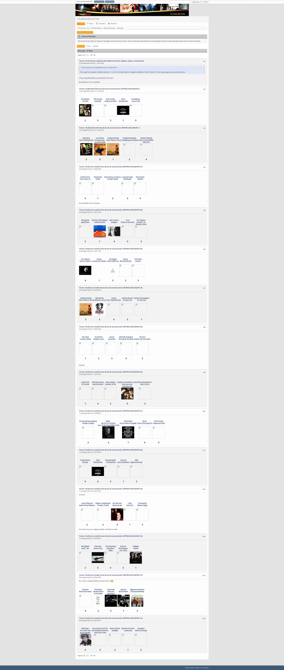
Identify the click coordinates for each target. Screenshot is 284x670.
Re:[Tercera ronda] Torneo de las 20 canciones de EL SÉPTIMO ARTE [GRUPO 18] (114, 536)
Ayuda (187, 668)
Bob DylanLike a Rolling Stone (86, 139)
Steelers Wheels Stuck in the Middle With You (146, 140)
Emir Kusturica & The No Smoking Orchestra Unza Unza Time (100, 630)
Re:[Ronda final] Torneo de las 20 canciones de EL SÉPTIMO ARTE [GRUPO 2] (113, 89)
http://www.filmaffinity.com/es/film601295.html (96, 78)
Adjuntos (95, 46)
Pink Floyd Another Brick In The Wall (98, 591)
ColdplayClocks (136, 547)
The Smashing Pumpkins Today (110, 548)
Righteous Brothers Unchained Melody (137, 590)
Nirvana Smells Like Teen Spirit (142, 338)
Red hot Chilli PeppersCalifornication (100, 221)
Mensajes (81, 46)
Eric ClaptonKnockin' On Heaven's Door (141, 222)
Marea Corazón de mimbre (99, 260)
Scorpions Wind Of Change (141, 629)
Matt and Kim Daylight (115, 629)
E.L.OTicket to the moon (128, 221)
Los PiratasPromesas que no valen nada (100, 140)
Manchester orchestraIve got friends (112, 178)
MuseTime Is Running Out (144, 422)
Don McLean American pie (117, 504)
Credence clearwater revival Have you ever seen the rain (127, 384)
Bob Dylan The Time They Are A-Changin (85, 630)
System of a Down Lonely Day (127, 629)
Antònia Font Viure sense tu (85, 178)
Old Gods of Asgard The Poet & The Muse (126, 338)
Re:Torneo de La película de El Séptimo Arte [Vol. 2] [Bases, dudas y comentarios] (115, 61)
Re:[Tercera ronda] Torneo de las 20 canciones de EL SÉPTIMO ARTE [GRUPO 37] (114, 167)
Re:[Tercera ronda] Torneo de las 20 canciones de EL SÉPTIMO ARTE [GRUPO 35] (114, 249)
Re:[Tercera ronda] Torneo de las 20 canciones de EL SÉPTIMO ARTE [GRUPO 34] (114, 288)
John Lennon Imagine (114, 221)
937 (91, 55)
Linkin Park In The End (85, 383)
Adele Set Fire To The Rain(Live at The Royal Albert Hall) (108, 423)
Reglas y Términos (196, 668)
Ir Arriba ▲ (205, 668)
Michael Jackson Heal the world (98, 383)
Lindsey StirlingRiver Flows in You (113, 139)
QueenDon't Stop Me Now (114, 299)
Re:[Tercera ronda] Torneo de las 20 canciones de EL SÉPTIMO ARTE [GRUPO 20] (114, 450)
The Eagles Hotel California (113, 260)
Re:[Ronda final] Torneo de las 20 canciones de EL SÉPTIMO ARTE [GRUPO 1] (113, 128)
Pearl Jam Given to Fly (98, 547)
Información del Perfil (85, 32)
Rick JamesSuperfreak (85, 221)
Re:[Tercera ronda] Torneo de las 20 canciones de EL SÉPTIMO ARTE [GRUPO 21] (114, 411)
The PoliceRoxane (138, 260)
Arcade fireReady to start (99, 338)
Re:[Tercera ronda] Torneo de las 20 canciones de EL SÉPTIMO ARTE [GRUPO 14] (114, 618)
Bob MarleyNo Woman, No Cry (99, 299)
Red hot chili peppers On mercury (141, 299)
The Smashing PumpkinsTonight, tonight (88, 422)
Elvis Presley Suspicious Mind (110, 100)
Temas (88, 46)
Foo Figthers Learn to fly (135, 100)
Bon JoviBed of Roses (123, 590)
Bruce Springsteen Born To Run (145, 383)
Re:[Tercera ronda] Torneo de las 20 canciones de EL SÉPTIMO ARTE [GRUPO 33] (114, 327)
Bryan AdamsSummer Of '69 (110, 383)
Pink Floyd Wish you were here (111, 591)
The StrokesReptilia (140, 178)
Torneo (81, 61)
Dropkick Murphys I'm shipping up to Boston (129, 139)
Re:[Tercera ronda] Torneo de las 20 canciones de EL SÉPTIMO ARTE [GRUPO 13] (114, 575)
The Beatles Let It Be (85, 100)
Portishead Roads (98, 178)
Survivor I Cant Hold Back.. (123, 461)
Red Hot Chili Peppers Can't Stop (123, 548)
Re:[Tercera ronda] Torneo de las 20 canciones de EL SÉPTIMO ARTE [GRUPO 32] (114, 372)
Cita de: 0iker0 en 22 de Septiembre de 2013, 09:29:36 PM (99, 67)
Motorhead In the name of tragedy (128, 422)
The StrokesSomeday (98, 100)
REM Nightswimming (136, 461)
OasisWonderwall (123, 100)
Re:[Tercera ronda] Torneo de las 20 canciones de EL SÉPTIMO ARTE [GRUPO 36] (114, 210)
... (89, 55)
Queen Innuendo (112, 338)
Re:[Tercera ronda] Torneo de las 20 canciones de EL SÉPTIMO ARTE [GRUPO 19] (114, 489)
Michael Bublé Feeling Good (110, 461)
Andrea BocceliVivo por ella (127, 299)
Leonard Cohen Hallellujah (127, 178)
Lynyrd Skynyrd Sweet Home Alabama (87, 504)
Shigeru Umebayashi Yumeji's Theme (103, 504)
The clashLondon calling (85, 338)
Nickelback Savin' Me (85, 547)
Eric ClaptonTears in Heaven (85, 260)
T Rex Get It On (129, 504)
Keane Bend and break (125, 260)
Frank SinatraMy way (85, 461)
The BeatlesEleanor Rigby (142, 504)
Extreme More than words (85, 590)
